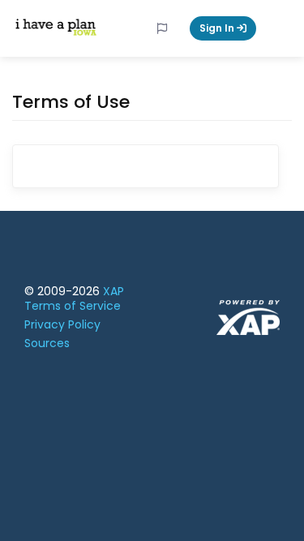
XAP (113, 291)
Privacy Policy (62, 324)
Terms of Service (72, 306)
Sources (47, 343)
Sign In (218, 28)
